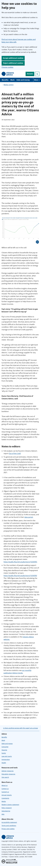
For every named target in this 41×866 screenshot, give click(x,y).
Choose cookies (7, 67)
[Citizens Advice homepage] (8, 837)
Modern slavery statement (10, 805)
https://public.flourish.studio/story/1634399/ (20, 562)
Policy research (7, 808)
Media (4, 801)
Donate (30, 74)
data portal (28, 517)
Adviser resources (8, 771)
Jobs (3, 814)
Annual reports (7, 795)
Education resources (8, 774)
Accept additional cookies (13, 58)
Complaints (5, 798)
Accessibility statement (9, 822)
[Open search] (37, 74)
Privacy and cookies (8, 829)
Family (4, 753)
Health (4, 763)
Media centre (8, 85)
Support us (5, 792)
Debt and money (23, 80)
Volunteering (6, 811)
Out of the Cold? (15, 453)
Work (12, 80)
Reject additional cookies (13, 63)
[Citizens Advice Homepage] (8, 74)
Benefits (5, 80)
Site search (5, 777)
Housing (4, 750)
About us (5, 785)
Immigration (6, 759)
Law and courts (7, 756)
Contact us (5, 789)
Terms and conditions (9, 825)
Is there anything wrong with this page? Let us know (20, 728)
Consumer (5, 747)
